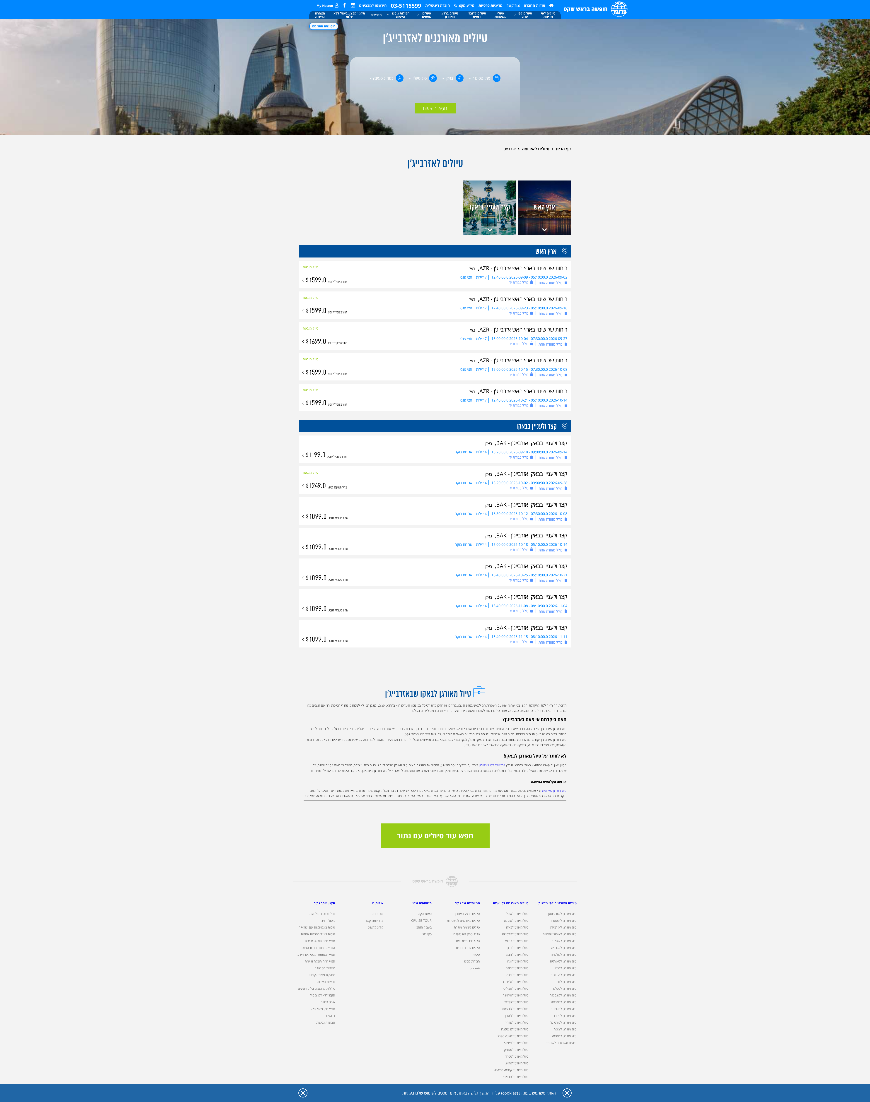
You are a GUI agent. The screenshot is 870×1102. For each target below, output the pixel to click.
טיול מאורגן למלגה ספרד (513, 1036)
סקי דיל (427, 934)
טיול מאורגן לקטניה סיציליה (511, 1070)
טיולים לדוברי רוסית (468, 948)
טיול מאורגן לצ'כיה (565, 1029)
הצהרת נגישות (325, 1022)
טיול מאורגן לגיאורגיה (563, 961)
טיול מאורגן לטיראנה (515, 995)
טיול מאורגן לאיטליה (564, 941)
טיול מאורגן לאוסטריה (563, 920)
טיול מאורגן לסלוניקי (515, 1049)
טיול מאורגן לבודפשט (515, 934)
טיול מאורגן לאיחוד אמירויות (560, 934)
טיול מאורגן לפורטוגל (564, 1022)
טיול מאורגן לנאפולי (516, 1043)
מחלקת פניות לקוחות (322, 975)
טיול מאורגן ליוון (567, 981)
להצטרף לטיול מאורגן (492, 765)
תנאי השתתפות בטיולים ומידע (316, 954)
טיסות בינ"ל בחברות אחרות (318, 934)
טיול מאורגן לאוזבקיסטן (562, 914)
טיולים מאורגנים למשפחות (463, 920)
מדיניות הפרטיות (324, 968)
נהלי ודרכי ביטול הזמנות (320, 914)
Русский (474, 968)
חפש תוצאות (435, 108)
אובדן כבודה (328, 1002)
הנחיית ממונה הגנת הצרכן (318, 948)
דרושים (330, 1015)
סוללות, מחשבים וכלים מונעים (316, 988)
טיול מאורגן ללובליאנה (514, 1009)
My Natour (325, 5)
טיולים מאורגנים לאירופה (561, 1043)
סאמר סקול (425, 914)
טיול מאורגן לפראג (516, 1063)
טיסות (476, 954)
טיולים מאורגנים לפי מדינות (557, 903)
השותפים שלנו (421, 903)
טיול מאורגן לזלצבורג (515, 981)
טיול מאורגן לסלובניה (564, 1009)
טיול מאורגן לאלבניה (564, 948)
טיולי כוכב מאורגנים (468, 941)
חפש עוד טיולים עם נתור (435, 835)
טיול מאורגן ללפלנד (564, 988)
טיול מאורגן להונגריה (564, 975)
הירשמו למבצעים (373, 5)
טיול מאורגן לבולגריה (564, 954)
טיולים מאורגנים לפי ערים (510, 903)
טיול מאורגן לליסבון (516, 1015)
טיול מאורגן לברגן (517, 948)
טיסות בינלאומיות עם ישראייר (317, 927)
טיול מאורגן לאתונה (516, 920)
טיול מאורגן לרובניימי (515, 1077)
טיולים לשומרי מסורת (467, 927)
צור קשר (513, 5)
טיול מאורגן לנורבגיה (564, 1002)
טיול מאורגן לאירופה (554, 790)
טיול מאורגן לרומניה (564, 1036)
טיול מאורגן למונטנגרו (563, 995)
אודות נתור (376, 914)
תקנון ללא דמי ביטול (322, 995)
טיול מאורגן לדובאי (517, 954)
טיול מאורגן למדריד (516, 1022)
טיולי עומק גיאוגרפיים (466, 934)
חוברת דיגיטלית (437, 5)
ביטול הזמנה (327, 920)
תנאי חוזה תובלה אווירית (320, 941)
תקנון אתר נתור (324, 903)
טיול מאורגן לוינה (517, 961)
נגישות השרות (326, 981)
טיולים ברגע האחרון (467, 914)
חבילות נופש (472, 961)
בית (551, 5)
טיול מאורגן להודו (566, 968)
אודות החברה (534, 5)
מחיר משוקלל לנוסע (337, 282)
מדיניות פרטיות (490, 5)
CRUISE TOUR (421, 920)
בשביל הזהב (424, 927)
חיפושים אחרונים (323, 26)
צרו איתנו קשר (374, 920)
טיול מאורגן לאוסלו (516, 914)
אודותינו (377, 903)
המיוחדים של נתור (467, 903)
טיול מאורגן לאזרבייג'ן (563, 927)
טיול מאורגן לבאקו (517, 927)
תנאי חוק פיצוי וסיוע (322, 1009)
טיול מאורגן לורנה (517, 975)
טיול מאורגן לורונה (517, 968)
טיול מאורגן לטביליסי (515, 988)
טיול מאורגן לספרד (565, 1015)
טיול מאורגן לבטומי (516, 941)
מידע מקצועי (464, 5)
